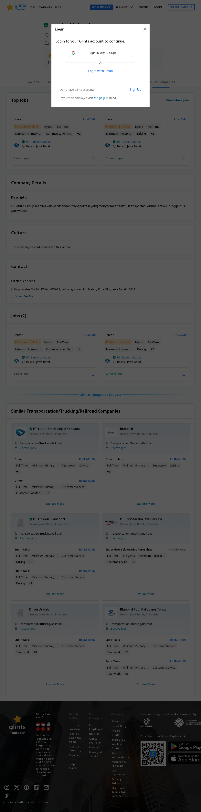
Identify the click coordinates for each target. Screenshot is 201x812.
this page (100, 98)
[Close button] (144, 29)
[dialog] (100, 65)
